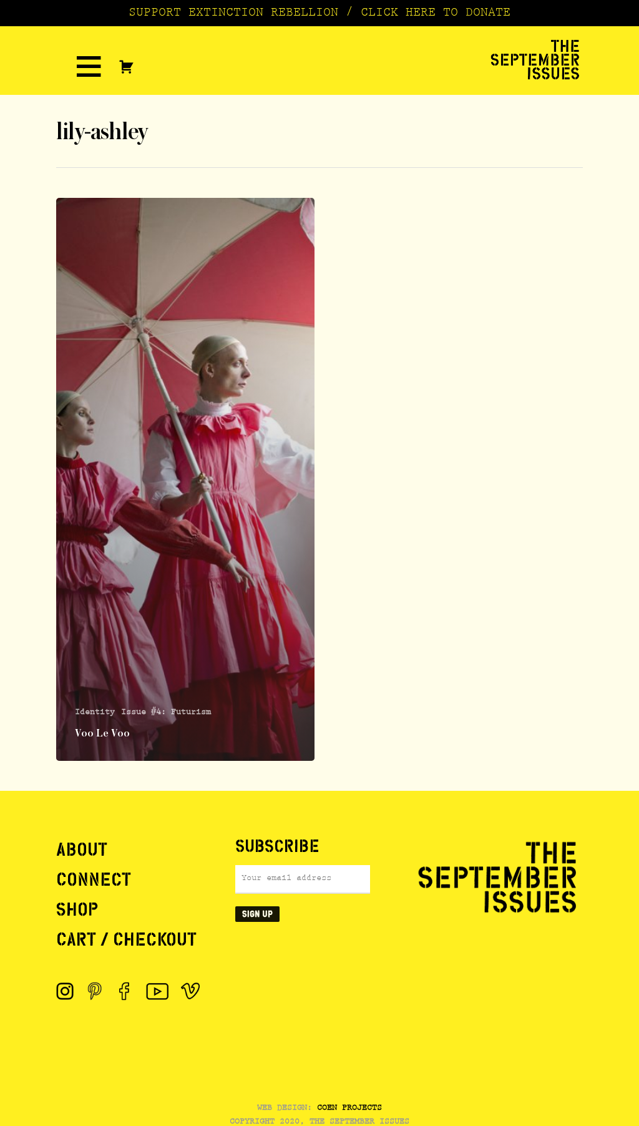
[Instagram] (65, 991)
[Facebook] (125, 991)
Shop (77, 909)
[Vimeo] (190, 991)
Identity (95, 712)
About (81, 849)
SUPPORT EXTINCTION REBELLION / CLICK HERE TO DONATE (319, 13)
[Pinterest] (95, 991)
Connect (93, 879)
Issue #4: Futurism (166, 712)
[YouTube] (157, 991)
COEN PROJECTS (349, 1108)
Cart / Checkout (126, 939)
